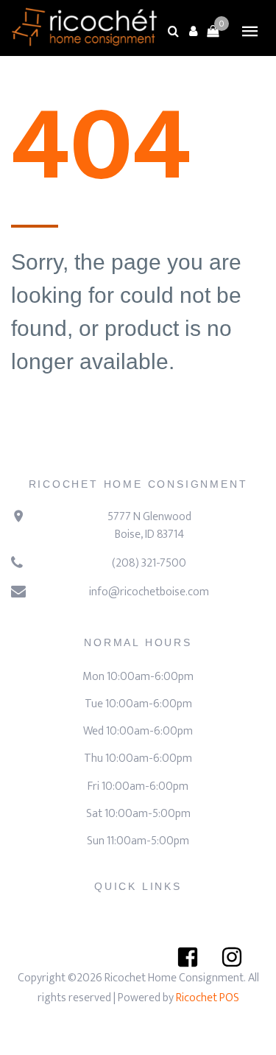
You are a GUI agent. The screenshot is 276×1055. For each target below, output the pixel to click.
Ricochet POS (207, 998)
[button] (193, 31)
